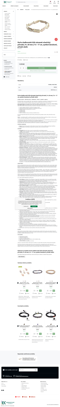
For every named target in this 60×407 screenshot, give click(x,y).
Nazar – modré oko (7, 26)
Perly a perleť (27, 9)
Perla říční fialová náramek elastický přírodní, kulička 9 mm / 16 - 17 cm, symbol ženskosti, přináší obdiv (51, 283)
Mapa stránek (12, 405)
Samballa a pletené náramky (7, 21)
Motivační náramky (7, 23)
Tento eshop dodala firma (50, 404)
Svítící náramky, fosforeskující (7, 18)
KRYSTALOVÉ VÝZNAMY (8, 45)
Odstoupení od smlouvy (25, 383)
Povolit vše (34, 206)
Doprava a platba (43, 385)
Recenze (42, 391)
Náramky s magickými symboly (8, 25)
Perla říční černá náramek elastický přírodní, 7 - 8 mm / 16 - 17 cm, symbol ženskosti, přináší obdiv (37, 283)
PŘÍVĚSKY (5, 31)
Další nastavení (30, 208)
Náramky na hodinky (8, 29)
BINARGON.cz (56, 404)
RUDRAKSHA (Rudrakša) (8, 38)
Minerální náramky (7, 13)
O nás (22, 384)
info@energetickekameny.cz (22, 376)
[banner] (7, 2)
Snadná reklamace (24, 385)
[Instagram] (3, 390)
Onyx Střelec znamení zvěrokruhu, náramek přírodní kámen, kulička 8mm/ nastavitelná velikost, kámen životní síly (51, 326)
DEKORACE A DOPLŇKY (7, 43)
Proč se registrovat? (44, 390)
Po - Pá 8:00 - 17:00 (43, 389)
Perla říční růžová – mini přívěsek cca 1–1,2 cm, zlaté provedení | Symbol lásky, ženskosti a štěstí (24, 283)
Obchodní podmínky (44, 383)
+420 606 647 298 (8, 376)
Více (47, 57)
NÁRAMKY (21, 9)
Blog (5, 54)
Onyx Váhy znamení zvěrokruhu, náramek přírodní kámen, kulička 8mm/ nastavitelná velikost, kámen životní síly (24, 326)
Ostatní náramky (7, 28)
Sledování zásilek (43, 386)
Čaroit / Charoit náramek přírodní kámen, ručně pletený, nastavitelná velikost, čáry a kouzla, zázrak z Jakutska (37, 326)
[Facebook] (1, 390)
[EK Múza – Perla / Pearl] (56, 52)
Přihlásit (35, 370)
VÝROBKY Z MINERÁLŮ (7, 36)
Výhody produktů (24, 386)
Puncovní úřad (24, 389)
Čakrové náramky (7, 19)
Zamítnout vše (26, 206)
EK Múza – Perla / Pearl (52, 84)
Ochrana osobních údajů (44, 384)
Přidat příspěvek (21, 256)
